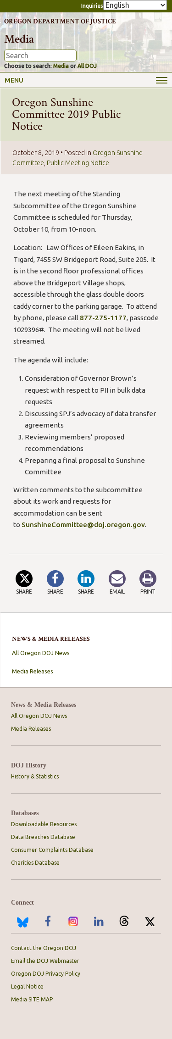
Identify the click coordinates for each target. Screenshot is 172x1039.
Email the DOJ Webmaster (45, 961)
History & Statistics (35, 776)
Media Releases (32, 671)
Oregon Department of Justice (60, 21)
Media (61, 66)
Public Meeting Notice (78, 163)
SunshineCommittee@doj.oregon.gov (83, 524)
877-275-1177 (103, 318)
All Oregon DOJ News (41, 653)
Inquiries (92, 6)
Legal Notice (27, 986)
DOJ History (28, 765)
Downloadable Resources (44, 824)
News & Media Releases (43, 704)
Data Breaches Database (43, 837)
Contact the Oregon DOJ (43, 948)
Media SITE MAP (32, 999)
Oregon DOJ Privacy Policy (45, 974)
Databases (25, 813)
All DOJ (87, 66)
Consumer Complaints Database (52, 850)
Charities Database (35, 863)
